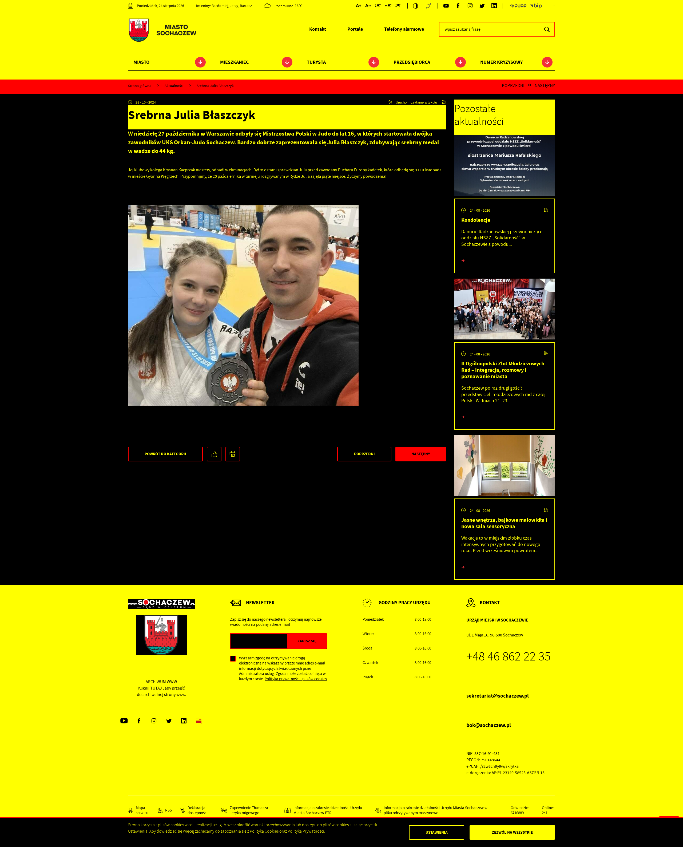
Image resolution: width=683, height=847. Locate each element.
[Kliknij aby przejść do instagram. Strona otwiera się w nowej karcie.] (470, 6)
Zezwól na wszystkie (512, 832)
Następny (545, 85)
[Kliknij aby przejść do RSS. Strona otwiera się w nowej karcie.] (444, 102)
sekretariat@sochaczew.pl (497, 695)
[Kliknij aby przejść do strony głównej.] (162, 30)
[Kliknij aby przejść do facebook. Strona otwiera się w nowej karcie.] (458, 6)
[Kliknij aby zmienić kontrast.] (416, 6)
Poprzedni (513, 85)
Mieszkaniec (234, 62)
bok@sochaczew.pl (488, 725)
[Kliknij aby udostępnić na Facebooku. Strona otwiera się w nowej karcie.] (214, 454)
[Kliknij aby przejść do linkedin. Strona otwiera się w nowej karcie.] (494, 6)
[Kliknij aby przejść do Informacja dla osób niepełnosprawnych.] (429, 6)
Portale (355, 29)
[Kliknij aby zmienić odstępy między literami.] (368, 7)
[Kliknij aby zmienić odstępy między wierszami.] (378, 7)
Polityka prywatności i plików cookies (296, 679)
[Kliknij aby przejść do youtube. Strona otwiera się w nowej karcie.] (446, 6)
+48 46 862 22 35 (508, 656)
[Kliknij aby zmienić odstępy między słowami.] (388, 7)
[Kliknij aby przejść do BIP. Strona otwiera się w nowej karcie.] (536, 6)
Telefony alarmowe (404, 29)
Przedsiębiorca (412, 62)
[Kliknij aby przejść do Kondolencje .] (504, 167)
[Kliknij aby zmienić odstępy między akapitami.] (398, 7)
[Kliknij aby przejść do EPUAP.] (518, 6)
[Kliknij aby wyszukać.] (546, 29)
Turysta (316, 62)
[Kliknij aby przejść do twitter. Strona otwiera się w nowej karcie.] (482, 6)
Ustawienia (437, 832)
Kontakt (317, 29)
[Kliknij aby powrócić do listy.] (529, 85)
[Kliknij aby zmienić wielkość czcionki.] (359, 7)
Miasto (141, 62)
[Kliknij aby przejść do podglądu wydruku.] (232, 454)
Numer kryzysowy (501, 62)
